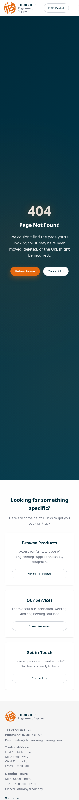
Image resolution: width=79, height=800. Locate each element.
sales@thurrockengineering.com (38, 740)
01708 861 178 (21, 730)
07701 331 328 (32, 735)
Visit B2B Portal (39, 574)
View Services (39, 626)
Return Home (25, 271)
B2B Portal (56, 8)
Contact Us (56, 271)
